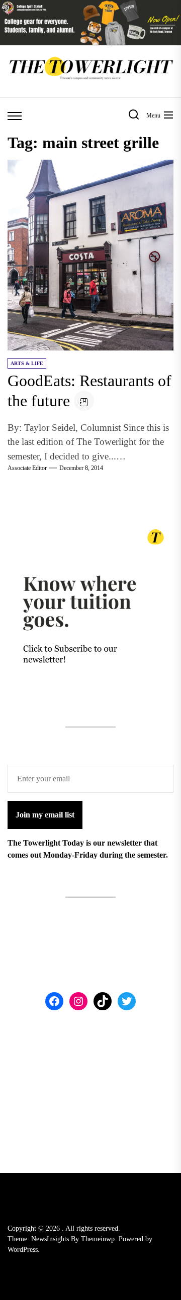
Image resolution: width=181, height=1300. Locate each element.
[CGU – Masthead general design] (90, 6)
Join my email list (45, 814)
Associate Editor (27, 467)
